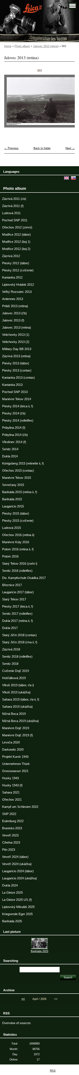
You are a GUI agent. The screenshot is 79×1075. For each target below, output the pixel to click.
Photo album (22, 46)
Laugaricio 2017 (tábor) (18, 592)
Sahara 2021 (11, 792)
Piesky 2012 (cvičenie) (17, 270)
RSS (53, 1070)
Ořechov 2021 (12, 799)
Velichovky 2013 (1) (15, 334)
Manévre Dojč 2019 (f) (17, 735)
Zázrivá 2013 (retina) (16, 356)
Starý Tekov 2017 (14, 599)
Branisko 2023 (12, 828)
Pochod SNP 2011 (14, 220)
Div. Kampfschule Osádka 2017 (24, 578)
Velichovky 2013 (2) (15, 342)
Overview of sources (16, 1023)
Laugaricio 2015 (13, 506)
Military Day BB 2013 (16, 349)
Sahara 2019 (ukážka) (17, 706)
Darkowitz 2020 (13, 749)
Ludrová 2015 (11, 528)
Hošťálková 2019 (14, 678)
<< (23, 999)
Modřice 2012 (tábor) (16, 234)
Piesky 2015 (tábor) (15, 513)
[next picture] (68, 103)
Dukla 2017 (10, 628)
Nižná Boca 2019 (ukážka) (20, 721)
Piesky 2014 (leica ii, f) (17, 406)
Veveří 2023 (10, 835)
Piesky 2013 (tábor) (15, 363)
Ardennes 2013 (12, 299)
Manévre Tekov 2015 (16, 477)
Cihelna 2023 (11, 842)
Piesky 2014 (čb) (13, 413)
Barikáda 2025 (12, 921)
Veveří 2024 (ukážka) (17, 864)
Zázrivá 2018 (11, 649)
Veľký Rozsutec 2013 (17, 291)
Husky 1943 (10, 778)
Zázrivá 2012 (11, 256)
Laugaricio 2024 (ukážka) (19, 878)
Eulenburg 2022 (13, 821)
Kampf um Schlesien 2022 (20, 806)
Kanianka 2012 (12, 277)
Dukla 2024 (10, 885)
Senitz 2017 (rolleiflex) (17, 613)
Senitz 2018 (10, 663)
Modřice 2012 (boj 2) (16, 249)
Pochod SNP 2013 (15, 392)
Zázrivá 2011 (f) (13, 206)
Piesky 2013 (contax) (16, 370)
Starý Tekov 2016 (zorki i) (19, 563)
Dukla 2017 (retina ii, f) (17, 620)
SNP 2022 (9, 814)
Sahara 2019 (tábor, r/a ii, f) (20, 699)
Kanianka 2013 (12, 384)
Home (7, 46)
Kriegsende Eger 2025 (17, 914)
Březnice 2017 (12, 585)
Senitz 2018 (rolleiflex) (17, 656)
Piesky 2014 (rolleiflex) (17, 420)
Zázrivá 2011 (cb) (14, 198)
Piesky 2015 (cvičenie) (17, 520)
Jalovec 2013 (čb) (14, 313)
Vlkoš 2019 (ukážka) (16, 692)
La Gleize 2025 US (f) (17, 899)
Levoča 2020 (11, 742)
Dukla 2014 (10, 456)
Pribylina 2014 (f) (13, 427)
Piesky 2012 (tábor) (15, 263)
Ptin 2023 (8, 849)
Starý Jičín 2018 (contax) (19, 635)
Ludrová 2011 (11, 213)
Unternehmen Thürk (16, 764)
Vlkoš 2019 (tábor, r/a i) (18, 685)
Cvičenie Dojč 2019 (15, 671)
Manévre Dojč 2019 (15, 728)
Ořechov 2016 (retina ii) (18, 535)
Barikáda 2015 (12, 499)
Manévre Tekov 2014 (16, 399)
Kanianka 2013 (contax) (18, 377)
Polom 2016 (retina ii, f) (18, 549)
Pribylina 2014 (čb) (15, 435)
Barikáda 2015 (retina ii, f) (19, 492)
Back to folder (42, 148)
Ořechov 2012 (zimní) (17, 227)
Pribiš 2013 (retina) (15, 306)
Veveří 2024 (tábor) (15, 857)
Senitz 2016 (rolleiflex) (17, 570)
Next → (70, 148)
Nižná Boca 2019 (14, 713)
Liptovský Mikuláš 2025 (18, 907)
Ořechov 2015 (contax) (18, 470)
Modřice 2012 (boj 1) (16, 241)
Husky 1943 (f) (12, 785)
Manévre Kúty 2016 (15, 542)
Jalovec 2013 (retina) (46, 46)
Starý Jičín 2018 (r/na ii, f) (19, 642)
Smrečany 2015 (13, 485)
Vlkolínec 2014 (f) (14, 442)
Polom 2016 (10, 556)
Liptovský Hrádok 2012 (18, 284)
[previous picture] (11, 103)
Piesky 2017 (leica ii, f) (17, 606)
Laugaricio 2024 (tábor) (18, 871)
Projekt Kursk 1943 (15, 756)
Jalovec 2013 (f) (13, 320)
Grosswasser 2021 (15, 771)
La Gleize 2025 (12, 892)
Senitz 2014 (10, 449)
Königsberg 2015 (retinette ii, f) (23, 463)
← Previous (11, 148)
